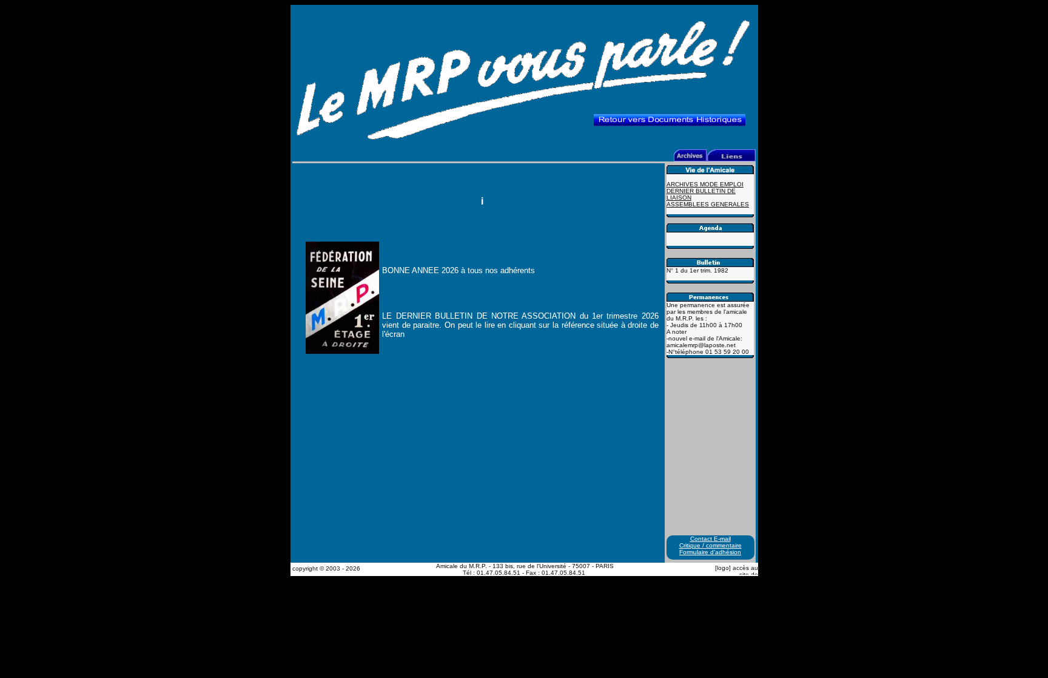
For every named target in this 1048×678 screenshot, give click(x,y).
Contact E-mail (710, 538)
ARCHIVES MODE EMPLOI (705, 184)
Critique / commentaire (710, 545)
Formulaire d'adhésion (710, 552)
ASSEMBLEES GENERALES (708, 204)
